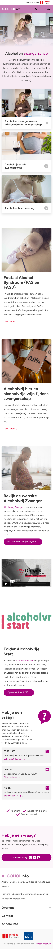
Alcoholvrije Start (24, 660)
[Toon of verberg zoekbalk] (36, 9)
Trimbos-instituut (43, 943)
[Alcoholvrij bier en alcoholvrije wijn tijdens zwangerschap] (26, 361)
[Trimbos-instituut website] (11, 936)
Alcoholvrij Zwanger (13, 507)
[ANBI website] (37, 936)
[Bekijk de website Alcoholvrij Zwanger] (26, 468)
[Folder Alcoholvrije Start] (26, 621)
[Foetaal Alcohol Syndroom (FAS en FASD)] (26, 250)
